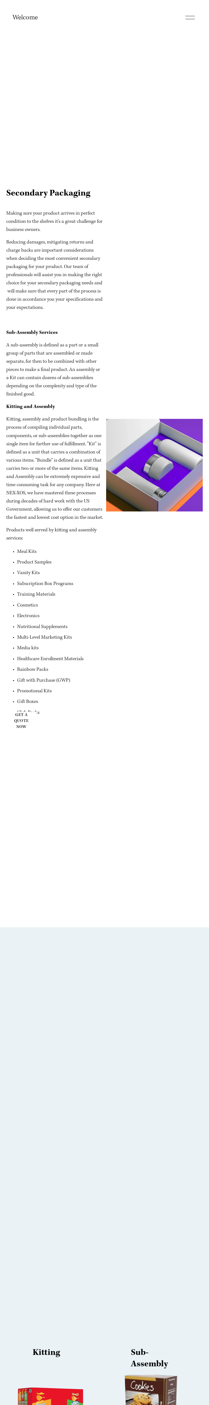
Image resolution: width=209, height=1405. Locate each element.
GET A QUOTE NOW (21, 721)
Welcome (25, 17)
